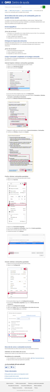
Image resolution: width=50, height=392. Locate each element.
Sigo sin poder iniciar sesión (12, 376)
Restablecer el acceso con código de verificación (17, 378)
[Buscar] (44, 7)
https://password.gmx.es (38, 358)
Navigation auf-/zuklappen (2, 2)
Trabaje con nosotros (17, 388)
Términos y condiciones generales (36, 383)
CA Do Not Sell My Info (26, 385)
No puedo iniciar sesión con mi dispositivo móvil (17, 374)
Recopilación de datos (13, 385)
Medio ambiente (38, 385)
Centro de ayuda (20, 2)
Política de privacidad (21, 383)
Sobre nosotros (9, 383)
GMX (8, 2)
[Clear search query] (41, 7)
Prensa (36, 388)
